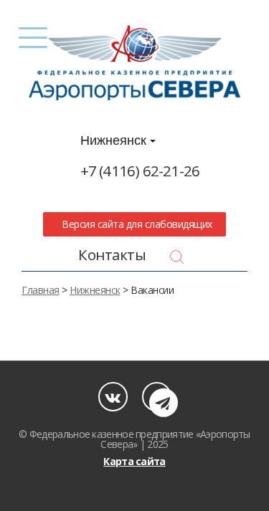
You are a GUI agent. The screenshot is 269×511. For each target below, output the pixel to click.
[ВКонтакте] (113, 396)
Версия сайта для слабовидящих (134, 224)
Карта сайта (134, 461)
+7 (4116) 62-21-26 (140, 171)
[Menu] (33, 37)
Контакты (112, 254)
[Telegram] (156, 396)
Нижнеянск (115, 140)
